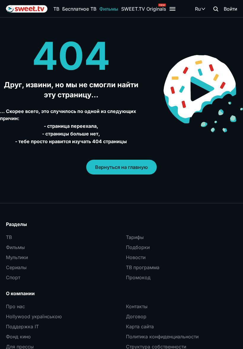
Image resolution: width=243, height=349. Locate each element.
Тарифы (135, 237)
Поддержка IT (22, 326)
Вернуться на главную (121, 167)
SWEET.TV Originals (143, 9)
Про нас (15, 306)
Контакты (137, 306)
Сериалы (16, 267)
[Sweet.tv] (26, 9)
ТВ (56, 9)
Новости (136, 257)
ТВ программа (142, 267)
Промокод (138, 277)
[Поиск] (215, 9)
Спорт (13, 277)
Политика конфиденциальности (162, 337)
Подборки (138, 247)
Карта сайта (140, 326)
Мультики (17, 257)
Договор (136, 316)
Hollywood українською (34, 316)
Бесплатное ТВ (79, 9)
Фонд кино (18, 337)
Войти (230, 9)
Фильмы (108, 9)
